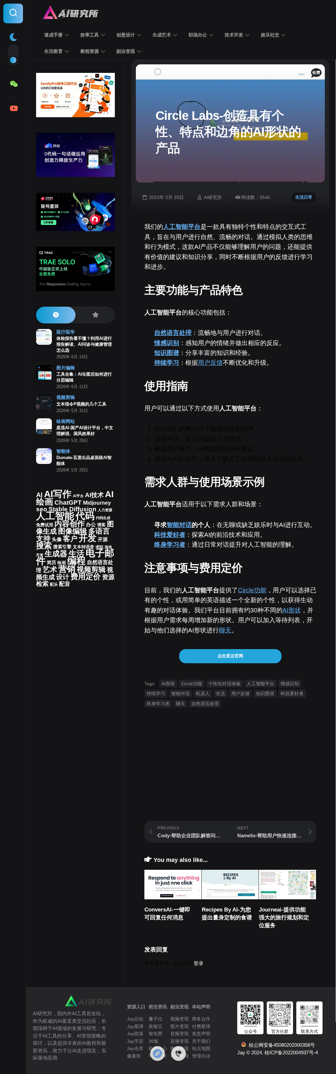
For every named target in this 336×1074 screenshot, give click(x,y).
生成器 (56, 553)
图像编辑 (72, 531)
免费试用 (44, 525)
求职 (99, 547)
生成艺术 (162, 34)
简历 (51, 562)
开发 (87, 538)
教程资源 (89, 51)
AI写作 (58, 494)
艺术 (50, 569)
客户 (70, 539)
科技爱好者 (169, 534)
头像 (57, 539)
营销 (66, 569)
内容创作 (69, 523)
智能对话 (179, 524)
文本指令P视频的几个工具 (81, 404)
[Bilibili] (13, 108)
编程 (76, 561)
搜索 (44, 545)
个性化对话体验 (224, 683)
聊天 (225, 630)
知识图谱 (166, 352)
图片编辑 (65, 367)
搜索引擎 (62, 546)
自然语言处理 (173, 332)
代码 (84, 515)
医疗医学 (65, 332)
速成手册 (53, 34)
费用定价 (86, 576)
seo (41, 509)
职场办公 (198, 34)
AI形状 (292, 610)
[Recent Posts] (55, 315)
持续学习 (166, 362)
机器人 (203, 693)
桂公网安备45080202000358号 (280, 1045)
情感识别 (166, 343)
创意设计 (125, 34)
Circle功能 (252, 590)
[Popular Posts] (95, 315)
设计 (62, 577)
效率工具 (89, 34)
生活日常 (303, 197)
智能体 (63, 451)
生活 (220, 693)
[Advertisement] (230, 775)
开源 (103, 539)
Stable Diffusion (72, 509)
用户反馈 (210, 362)
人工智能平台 (181, 226)
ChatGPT (68, 502)
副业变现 (125, 51)
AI (39, 494)
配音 (64, 584)
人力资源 (105, 510)
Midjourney (97, 503)
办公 (91, 524)
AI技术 (94, 495)
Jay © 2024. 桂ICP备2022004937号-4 (277, 1052)
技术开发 (234, 34)
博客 (101, 524)
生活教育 (53, 51)
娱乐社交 (270, 34)
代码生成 (103, 518)
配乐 (54, 584)
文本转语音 (83, 547)
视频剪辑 (65, 397)
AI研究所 (213, 197)
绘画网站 (65, 421)
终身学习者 (169, 544)
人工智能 (55, 516)
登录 (198, 963)
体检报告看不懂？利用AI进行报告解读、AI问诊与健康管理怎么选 (84, 344)
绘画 (61, 562)
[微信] (13, 84)
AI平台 (78, 496)
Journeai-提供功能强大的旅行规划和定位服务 (284, 918)
